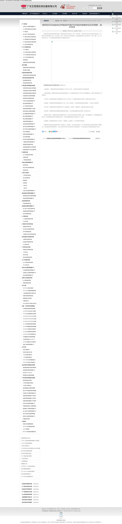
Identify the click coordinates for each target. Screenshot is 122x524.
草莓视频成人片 (44, 522)
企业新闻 (54, 13)
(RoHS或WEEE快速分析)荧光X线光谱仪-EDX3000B (29, 304)
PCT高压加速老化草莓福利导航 (29, 37)
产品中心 (44, 13)
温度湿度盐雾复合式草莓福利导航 (29, 147)
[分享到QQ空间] (49, 131)
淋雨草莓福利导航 (27, 283)
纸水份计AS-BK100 (27, 372)
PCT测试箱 (24, 24)
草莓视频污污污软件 (36, 522)
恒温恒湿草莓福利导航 (27, 72)
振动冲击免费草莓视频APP (28, 267)
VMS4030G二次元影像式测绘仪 (28, 466)
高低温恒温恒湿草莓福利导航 (29, 75)
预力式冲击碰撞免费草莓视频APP (29, 391)
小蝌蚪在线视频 (76, 522)
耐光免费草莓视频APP (28, 103)
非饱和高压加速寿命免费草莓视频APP (29, 91)
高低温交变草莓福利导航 (28, 98)
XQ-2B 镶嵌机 (26, 429)
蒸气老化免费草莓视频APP (29, 126)
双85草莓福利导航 (27, 213)
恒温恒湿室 (25, 157)
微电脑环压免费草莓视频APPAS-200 (28, 375)
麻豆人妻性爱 (51, 522)
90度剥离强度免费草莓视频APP (29, 309)
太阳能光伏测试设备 (27, 239)
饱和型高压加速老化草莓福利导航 (29, 88)
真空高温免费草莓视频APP (29, 124)
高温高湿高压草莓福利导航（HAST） (29, 68)
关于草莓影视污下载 (35, 15)
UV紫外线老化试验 (26, 247)
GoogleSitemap (77, 511)
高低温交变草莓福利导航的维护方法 (27, 489)
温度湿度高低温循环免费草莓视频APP (29, 93)
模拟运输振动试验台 (27, 380)
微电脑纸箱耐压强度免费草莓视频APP (29, 368)
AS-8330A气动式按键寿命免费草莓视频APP (29, 334)
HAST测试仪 (26, 49)
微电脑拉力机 (24, 463)
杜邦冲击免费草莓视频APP (29, 403)
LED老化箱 (25, 221)
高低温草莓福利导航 (27, 83)
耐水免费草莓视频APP (28, 116)
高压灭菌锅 (24, 65)
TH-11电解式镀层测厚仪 (26, 456)
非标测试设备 (25, 152)
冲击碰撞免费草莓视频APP (29, 270)
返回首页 (100, 5)
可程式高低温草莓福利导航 (28, 77)
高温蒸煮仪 (25, 59)
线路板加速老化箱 (27, 226)
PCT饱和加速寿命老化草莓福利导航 (29, 29)
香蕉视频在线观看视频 (59, 522)
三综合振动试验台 (27, 175)
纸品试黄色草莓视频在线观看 (28, 365)
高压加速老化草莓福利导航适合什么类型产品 (27, 500)
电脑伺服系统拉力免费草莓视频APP (29, 406)
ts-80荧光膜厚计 (24, 458)
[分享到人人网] (55, 131)
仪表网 (61, 512)
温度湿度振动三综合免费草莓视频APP (29, 150)
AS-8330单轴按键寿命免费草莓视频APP (29, 314)
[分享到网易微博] (57, 131)
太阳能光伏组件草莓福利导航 (29, 234)
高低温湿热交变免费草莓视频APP (29, 196)
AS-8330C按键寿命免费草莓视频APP (29, 329)
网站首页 (24, 13)
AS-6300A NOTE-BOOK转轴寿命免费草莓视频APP (29, 322)
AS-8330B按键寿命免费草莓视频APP (29, 332)
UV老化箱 (25, 252)
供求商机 (64, 13)
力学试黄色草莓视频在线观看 (28, 377)
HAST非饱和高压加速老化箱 (29, 54)
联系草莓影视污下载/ (92, 5)
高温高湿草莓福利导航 (28, 144)
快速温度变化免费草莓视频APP (29, 96)
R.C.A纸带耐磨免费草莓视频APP (29, 324)
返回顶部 (98, 131)
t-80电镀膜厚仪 (24, 461)
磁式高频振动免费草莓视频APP (29, 388)
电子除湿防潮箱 (26, 136)
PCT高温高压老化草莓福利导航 (29, 40)
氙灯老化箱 (25, 254)
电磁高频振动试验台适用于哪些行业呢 (27, 497)
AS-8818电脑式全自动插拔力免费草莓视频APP (29, 342)
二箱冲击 (25, 188)
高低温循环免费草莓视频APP (28, 193)
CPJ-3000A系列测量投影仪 (29, 359)
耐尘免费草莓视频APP (28, 118)
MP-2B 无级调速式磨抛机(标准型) (29, 432)
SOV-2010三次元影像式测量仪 (28, 471)
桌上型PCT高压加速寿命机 (29, 34)
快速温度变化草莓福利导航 (28, 236)
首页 (61, 20)
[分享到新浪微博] (51, 131)
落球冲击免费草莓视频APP (29, 416)
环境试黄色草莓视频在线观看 (28, 85)
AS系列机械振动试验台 (28, 382)
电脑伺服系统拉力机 (25, 438)
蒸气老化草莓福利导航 (26, 453)
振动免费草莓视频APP (28, 275)
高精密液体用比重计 (27, 298)
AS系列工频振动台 (27, 385)
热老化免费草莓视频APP (27, 162)
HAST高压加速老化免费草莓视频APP (29, 52)
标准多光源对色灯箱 (27, 352)
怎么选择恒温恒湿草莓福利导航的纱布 (27, 495)
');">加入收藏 (91, 131)
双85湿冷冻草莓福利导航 (28, 229)
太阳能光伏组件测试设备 (27, 224)
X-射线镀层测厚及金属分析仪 (29, 293)
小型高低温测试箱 (27, 159)
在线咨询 (84, 13)
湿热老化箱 (25, 165)
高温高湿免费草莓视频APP (28, 206)
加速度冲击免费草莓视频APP (29, 272)
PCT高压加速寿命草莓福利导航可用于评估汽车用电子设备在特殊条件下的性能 (27, 487)
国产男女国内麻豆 (69, 522)
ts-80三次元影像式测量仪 (26, 443)
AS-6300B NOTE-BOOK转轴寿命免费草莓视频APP (29, 319)
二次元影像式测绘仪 (27, 357)
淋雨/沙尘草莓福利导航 (27, 277)
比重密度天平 (26, 300)
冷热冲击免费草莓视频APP (29, 100)
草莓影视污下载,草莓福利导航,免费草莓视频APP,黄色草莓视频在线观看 (16, 0)
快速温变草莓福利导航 (28, 241)
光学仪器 (24, 347)
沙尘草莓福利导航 (27, 280)
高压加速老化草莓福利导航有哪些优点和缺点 (27, 503)
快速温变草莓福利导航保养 (27, 484)
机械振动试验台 (26, 418)
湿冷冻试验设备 (26, 177)
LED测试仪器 (26, 244)
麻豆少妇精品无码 (90, 522)
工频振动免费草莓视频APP (29, 141)
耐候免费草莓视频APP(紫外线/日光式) (29, 109)
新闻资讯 (65, 20)
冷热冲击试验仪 (25, 172)
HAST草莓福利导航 (26, 47)
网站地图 (22, 522)
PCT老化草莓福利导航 (28, 44)
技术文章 (74, 13)
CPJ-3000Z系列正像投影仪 (29, 362)
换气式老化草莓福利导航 (28, 167)
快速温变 (25, 183)
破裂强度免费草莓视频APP (29, 370)
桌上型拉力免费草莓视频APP (29, 411)
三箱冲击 (25, 185)
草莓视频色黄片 (27, 522)
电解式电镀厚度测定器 (28, 295)
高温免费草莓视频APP (28, 121)
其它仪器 (24, 285)
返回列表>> (98, 138)
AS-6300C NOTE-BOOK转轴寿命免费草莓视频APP (29, 316)
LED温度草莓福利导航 (28, 218)
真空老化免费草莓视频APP (29, 139)
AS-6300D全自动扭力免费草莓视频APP (29, 311)
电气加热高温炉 (26, 131)
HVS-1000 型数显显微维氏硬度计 (29, 291)
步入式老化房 (26, 265)
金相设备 (24, 421)
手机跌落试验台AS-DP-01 (29, 339)
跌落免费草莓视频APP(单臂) (29, 395)
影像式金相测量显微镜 (28, 424)
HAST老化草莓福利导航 (28, 57)
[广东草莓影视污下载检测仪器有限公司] (49, 5)
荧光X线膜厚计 (26, 349)
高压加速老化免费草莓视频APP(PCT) (29, 111)
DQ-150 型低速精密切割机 (29, 426)
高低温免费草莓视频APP (28, 198)
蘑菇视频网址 (83, 522)
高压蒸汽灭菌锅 (26, 70)
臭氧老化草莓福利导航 (28, 249)
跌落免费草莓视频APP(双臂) (29, 398)
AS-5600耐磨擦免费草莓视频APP (29, 327)
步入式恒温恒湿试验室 (28, 106)
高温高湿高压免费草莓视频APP (29, 63)
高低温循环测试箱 (27, 80)
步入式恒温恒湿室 (26, 259)
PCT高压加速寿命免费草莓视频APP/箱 (29, 42)
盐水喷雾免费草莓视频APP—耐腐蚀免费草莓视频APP (29, 114)
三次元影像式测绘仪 (27, 354)
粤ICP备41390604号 (68, 511)
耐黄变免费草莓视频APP (28, 134)
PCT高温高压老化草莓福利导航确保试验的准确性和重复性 (27, 492)
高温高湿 (25, 180)
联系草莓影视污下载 (95, 15)
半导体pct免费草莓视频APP (29, 26)
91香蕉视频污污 (98, 522)
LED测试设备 (25, 216)
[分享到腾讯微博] (53, 131)
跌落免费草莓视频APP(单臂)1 (29, 400)
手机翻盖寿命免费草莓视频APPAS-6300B (29, 337)
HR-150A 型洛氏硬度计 (28, 288)
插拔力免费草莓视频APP (28, 344)
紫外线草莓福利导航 (27, 257)
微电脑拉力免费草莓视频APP (29, 408)
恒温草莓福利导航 (26, 200)
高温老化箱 (25, 170)
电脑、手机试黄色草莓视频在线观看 (28, 306)
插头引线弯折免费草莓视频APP (29, 414)
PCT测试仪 (25, 31)
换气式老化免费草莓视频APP (29, 129)
